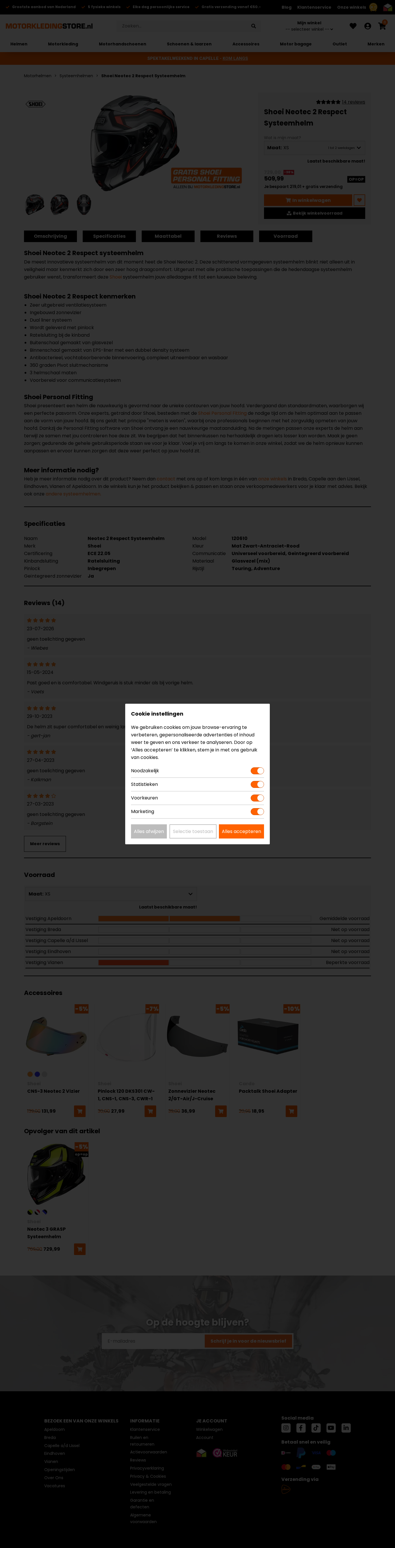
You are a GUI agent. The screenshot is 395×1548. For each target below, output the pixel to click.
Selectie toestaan (193, 831)
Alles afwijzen (149, 831)
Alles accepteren (241, 831)
